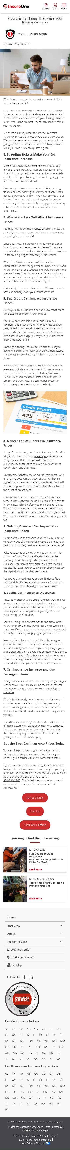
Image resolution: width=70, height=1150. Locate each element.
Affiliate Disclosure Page (35, 1130)
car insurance (32, 99)
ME (14, 1041)
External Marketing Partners (35, 1140)
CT (51, 1029)
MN (46, 1041)
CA (36, 1029)
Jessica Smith (38, 34)
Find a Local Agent (23, 957)
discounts (42, 516)
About (11, 934)
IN (40, 1035)
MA (31, 1041)
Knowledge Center (19, 950)
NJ (30, 1047)
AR (28, 1029)
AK (13, 1029)
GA (14, 1035)
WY (58, 1059)
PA (30, 1053)
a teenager (40, 456)
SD (51, 1053)
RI (37, 1053)
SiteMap (17, 965)
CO (44, 1029)
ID (28, 1035)
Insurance (13, 926)
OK (15, 1053)
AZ (21, 1029)
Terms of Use (20, 1136)
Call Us (35, 811)
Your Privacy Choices (32, 1143)
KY (61, 1035)
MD (22, 1041)
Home (11, 917)
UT (13, 1059)
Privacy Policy (38, 1136)
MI (38, 1041)
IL (34, 1035)
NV (14, 1047)
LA (6, 1041)
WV (44, 1059)
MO (62, 1041)
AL (6, 1029)
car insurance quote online (20, 772)
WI (51, 1059)
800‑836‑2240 (11, 780)
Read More (35, 869)
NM (38, 1047)
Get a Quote (35, 798)
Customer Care (17, 942)
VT (21, 1059)
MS (54, 1041)
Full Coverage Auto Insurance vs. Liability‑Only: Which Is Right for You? (46, 858)
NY (45, 1047)
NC (53, 1047)
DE (58, 1029)
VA (28, 1059)
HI (21, 1035)
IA (47, 1035)
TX (6, 1059)
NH (23, 1047)
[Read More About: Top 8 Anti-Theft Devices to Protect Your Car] (15, 889)
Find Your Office (35, 825)
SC (44, 1053)
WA (36, 1059)
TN (58, 1053)
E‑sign (52, 1136)
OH (7, 1053)
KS (54, 1035)
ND (61, 1047)
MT (7, 1047)
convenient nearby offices (22, 784)
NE (14, 1092)
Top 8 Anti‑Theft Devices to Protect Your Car (46, 884)
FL (6, 1035)
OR (23, 1053)
